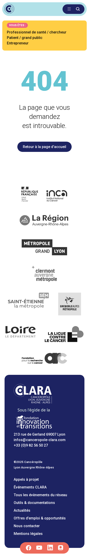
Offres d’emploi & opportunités (40, 518)
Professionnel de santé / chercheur (36, 32)
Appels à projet (26, 479)
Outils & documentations (34, 503)
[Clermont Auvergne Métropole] (44, 275)
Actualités (22, 510)
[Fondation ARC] (45, 359)
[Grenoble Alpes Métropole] (69, 305)
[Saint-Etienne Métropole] (28, 305)
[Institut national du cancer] (44, 195)
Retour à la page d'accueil (44, 147)
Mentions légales (28, 533)
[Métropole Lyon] (45, 248)
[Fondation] (34, 429)
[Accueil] (33, 402)
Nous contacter (27, 526)
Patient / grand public (24, 38)
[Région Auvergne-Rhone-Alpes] (44, 221)
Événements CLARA (30, 487)
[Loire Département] (20, 335)
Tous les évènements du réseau (40, 495)
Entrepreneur (18, 43)
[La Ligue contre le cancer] (64, 335)
